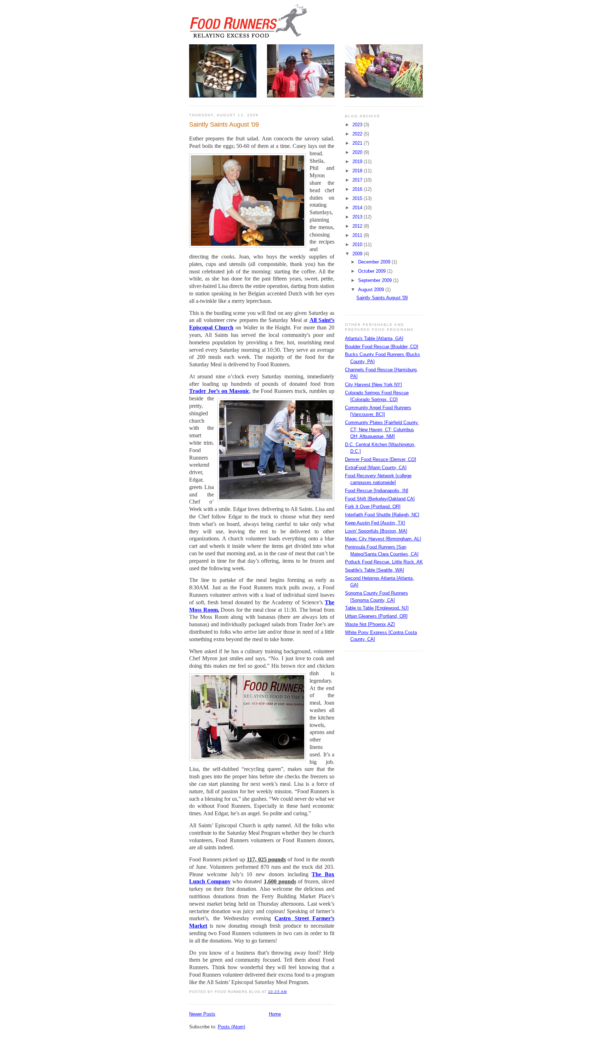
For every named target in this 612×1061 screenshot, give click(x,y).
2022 (358, 134)
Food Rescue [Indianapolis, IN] (376, 490)
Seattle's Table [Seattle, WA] (374, 570)
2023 (358, 124)
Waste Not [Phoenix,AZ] (370, 624)
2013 (358, 217)
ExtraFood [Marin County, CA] (376, 467)
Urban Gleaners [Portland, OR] (376, 616)
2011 (358, 235)
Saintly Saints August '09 (224, 124)
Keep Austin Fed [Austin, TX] (375, 523)
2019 (358, 161)
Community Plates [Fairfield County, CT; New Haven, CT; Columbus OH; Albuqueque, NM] (382, 429)
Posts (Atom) (231, 1026)
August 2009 (371, 289)
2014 (358, 207)
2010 (358, 244)
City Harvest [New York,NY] (373, 384)
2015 (358, 198)
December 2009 (375, 262)
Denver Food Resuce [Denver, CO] (380, 459)
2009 (358, 253)
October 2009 (372, 271)
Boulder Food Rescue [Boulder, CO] (381, 346)
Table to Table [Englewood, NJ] (377, 608)
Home (275, 1014)
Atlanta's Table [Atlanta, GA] (374, 338)
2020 (358, 152)
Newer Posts (202, 1014)
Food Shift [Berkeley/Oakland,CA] (380, 498)
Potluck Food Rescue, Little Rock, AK (384, 562)
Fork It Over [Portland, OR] (373, 506)
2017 (358, 180)
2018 (358, 170)
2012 (358, 226)
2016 (358, 189)
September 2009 (375, 280)
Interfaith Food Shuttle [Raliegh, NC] (382, 514)
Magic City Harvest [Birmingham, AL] (383, 538)
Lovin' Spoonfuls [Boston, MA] (376, 531)
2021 (358, 143)
